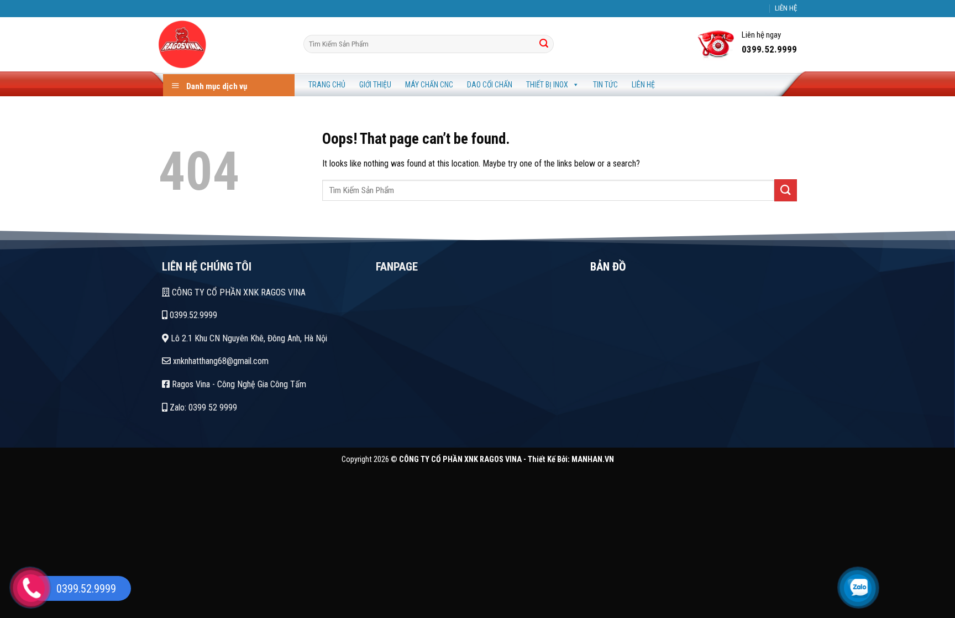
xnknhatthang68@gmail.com (220, 361)
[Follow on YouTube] (770, 14)
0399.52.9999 (192, 315)
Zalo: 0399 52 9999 (202, 407)
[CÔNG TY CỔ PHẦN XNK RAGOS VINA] (223, 44)
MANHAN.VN (592, 459)
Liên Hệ (643, 84)
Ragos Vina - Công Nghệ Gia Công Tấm (238, 384)
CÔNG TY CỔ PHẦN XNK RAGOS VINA (238, 292)
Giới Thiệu (375, 84)
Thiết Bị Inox (547, 84)
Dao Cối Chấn (489, 84)
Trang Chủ (326, 84)
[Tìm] (543, 44)
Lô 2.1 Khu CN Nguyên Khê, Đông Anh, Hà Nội (248, 338)
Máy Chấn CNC (429, 84)
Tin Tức (605, 84)
